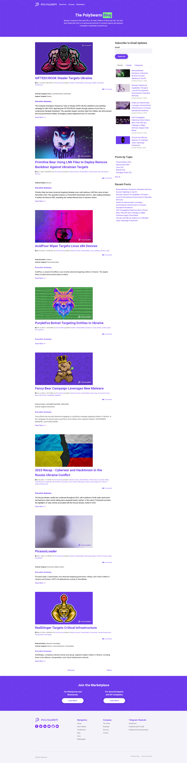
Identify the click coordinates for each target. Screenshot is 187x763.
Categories (139, 65)
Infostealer (100, 83)
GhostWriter (39, 558)
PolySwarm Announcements (138, 730)
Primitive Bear (93, 172)
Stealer (94, 83)
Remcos (37, 174)
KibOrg (42, 484)
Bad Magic (48, 635)
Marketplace (80, 4)
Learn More (72, 700)
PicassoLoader (46, 551)
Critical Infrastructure (104, 632)
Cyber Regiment (95, 482)
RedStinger (80, 482)
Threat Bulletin (79, 83)
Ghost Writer (56, 482)
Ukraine (72, 83)
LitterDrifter (48, 482)
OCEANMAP (50, 395)
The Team (106, 723)
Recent (120, 65)
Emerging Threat (124, 172)
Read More (39, 117)
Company (71, 4)
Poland (99, 556)
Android (120, 170)
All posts (71, 670)
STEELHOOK (42, 395)
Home (79, 723)
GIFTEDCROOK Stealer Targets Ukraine (63, 78)
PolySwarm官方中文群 (136, 727)
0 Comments (108, 89)
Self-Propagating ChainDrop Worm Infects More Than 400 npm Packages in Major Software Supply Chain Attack (132, 213)
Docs (79, 736)
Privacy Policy (135, 756)
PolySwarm (132, 723)
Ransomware (122, 164)
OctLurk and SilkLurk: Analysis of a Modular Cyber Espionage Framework (132, 219)
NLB (46, 484)
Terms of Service (146, 756)
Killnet (107, 480)
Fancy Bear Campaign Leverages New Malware (69, 388)
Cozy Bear (101, 480)
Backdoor (89, 328)
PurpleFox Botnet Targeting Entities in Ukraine (69, 323)
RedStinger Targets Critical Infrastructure (66, 627)
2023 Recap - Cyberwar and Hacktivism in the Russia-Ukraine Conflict (68, 473)
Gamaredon (104, 172)
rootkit (104, 328)
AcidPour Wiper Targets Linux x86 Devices (66, 246)
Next (109, 670)
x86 (108, 251)
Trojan (94, 328)
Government (101, 393)
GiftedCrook (39, 85)
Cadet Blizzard (39, 482)
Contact (105, 733)
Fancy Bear (64, 482)
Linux (92, 251)
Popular (129, 65)
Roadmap (106, 727)
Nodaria (87, 482)
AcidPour (103, 251)
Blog (78, 733)
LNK (99, 172)
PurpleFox (40, 330)
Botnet (99, 328)
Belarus (94, 556)
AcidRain (97, 251)
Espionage (88, 83)
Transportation (39, 635)
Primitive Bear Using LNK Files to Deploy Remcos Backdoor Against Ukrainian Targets (71, 164)
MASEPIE (58, 395)
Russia (76, 172)
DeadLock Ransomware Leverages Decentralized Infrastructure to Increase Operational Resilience (131, 205)
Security (106, 730)
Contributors (81, 730)
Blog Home (63, 4)
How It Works (81, 727)
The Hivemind (59, 83)
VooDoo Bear (72, 482)
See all (117, 177)
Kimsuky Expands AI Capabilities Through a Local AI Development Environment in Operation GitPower (134, 197)
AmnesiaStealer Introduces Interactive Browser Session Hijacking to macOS (134, 190)
